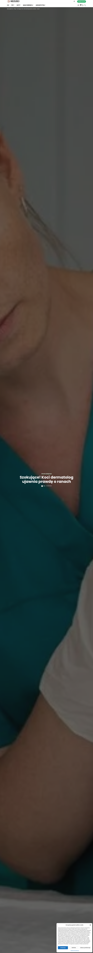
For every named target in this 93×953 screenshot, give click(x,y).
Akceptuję (62, 947)
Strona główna (10, 8)
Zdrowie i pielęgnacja (46, 473)
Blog (15, 8)
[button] (90, 925)
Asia (44, 485)
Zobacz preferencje (85, 947)
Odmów (74, 947)
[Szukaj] (85, 5)
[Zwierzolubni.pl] (13, 1)
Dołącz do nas (81, 1)
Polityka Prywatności (75, 950)
